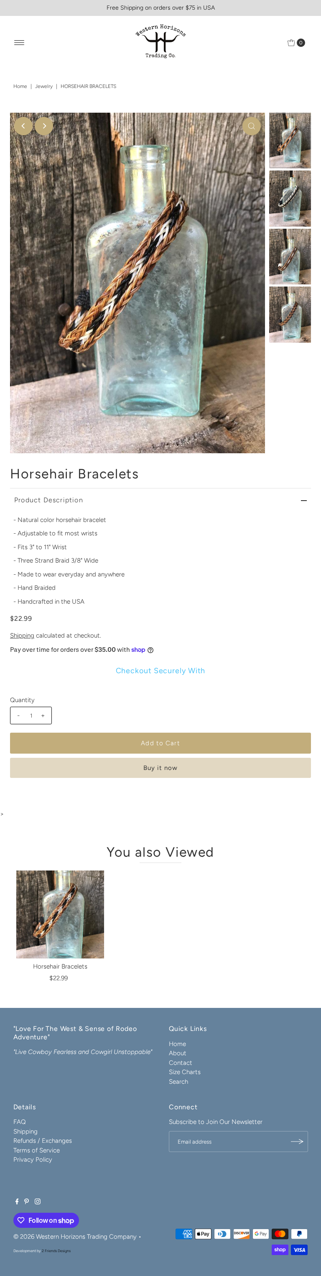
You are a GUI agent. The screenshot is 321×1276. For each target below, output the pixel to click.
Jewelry (44, 86)
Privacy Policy (32, 1159)
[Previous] (23, 126)
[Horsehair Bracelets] (60, 914)
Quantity (22, 700)
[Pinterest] (26, 1202)
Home (20, 86)
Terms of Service (36, 1150)
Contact (180, 1063)
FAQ (19, 1122)
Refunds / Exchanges (42, 1140)
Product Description (48, 500)
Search (178, 1081)
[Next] (44, 126)
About (177, 1053)
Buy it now (160, 768)
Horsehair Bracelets (60, 966)
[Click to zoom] (251, 126)
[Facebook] (17, 1202)
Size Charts (185, 1072)
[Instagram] (38, 1202)
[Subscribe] (297, 1141)
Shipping (22, 635)
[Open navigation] (19, 42)
